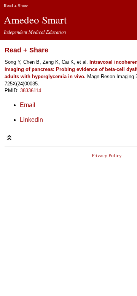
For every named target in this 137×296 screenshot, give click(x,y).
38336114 (30, 90)
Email (27, 105)
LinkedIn (31, 120)
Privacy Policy (107, 155)
